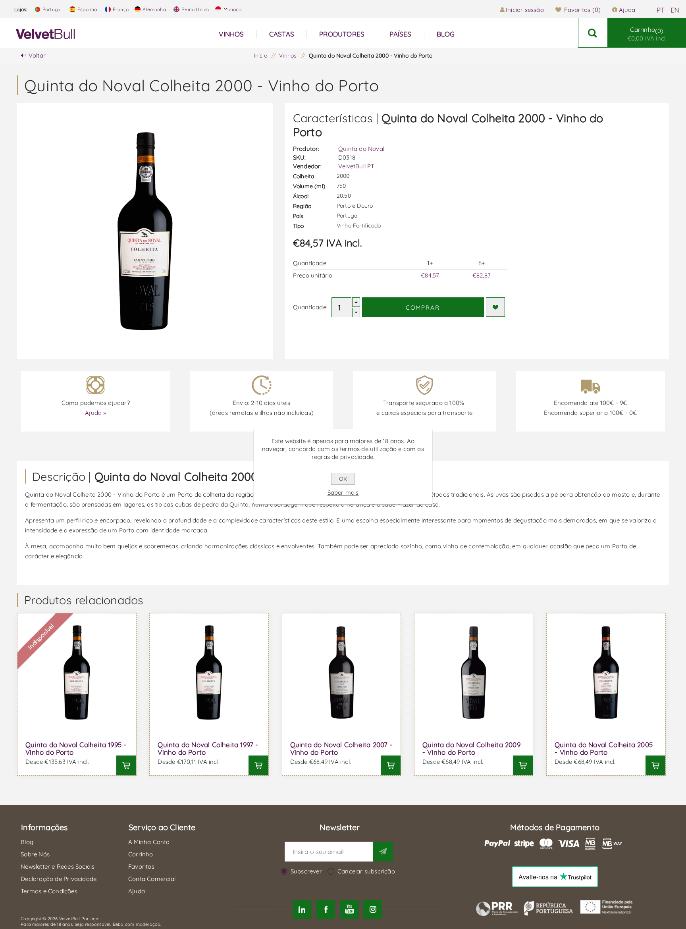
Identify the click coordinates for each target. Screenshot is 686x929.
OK (343, 478)
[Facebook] (325, 909)
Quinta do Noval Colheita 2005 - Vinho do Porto (604, 748)
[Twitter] (302, 909)
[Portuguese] (660, 10)
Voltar (37, 55)
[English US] (675, 10)
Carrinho (647, 34)
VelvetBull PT (356, 166)
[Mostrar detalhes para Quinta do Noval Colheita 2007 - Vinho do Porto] (341, 672)
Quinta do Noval (361, 148)
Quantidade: (310, 307)
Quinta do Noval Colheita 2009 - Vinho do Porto (471, 748)
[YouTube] (349, 909)
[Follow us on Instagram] (372, 909)
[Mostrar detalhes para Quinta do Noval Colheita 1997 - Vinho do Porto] (209, 672)
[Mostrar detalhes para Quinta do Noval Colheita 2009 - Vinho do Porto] (473, 672)
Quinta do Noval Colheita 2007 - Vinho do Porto (341, 748)
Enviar (383, 852)
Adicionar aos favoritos (495, 307)
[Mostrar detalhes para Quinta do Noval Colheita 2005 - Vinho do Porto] (606, 672)
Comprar (423, 307)
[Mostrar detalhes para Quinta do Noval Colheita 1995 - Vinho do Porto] (76, 672)
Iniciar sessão (525, 9)
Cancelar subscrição (366, 871)
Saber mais (343, 492)
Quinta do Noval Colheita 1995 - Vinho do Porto (75, 748)
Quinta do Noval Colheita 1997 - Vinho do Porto (208, 748)
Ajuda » (95, 412)
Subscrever (306, 871)
